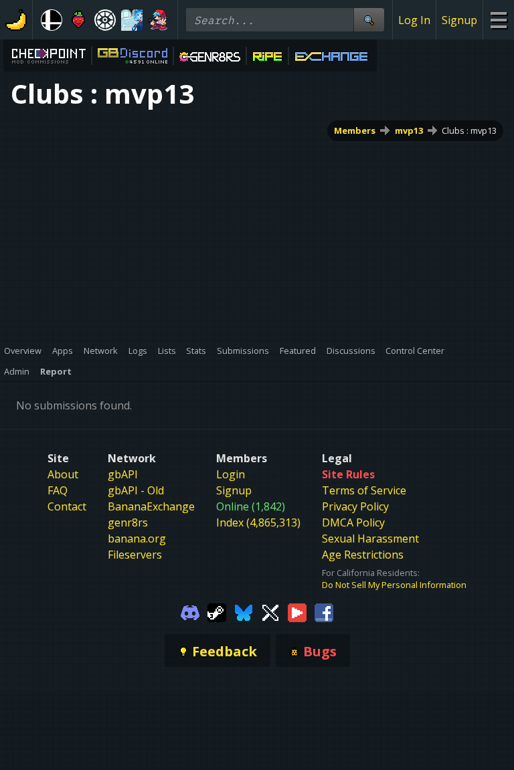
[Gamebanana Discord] (190, 611)
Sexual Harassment (370, 538)
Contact (67, 506)
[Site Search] (368, 19)
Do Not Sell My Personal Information (394, 585)
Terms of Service (364, 490)
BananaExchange (151, 506)
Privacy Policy (355, 506)
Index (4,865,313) (258, 522)
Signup (459, 20)
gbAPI (123, 474)
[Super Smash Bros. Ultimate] (51, 20)
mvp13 (409, 130)
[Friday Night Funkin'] (158, 20)
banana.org (137, 538)
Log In (414, 20)
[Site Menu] (498, 19)
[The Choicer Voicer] (131, 20)
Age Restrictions (363, 554)
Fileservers (135, 554)
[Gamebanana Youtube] (297, 611)
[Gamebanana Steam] (217, 611)
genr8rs (128, 522)
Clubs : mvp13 (469, 130)
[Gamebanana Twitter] (270, 611)
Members (354, 130)
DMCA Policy (353, 522)
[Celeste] (78, 20)
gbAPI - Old (136, 490)
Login (230, 474)
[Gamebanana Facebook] (324, 611)
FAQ (58, 490)
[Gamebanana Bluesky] (243, 611)
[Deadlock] (105, 20)
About (63, 474)
